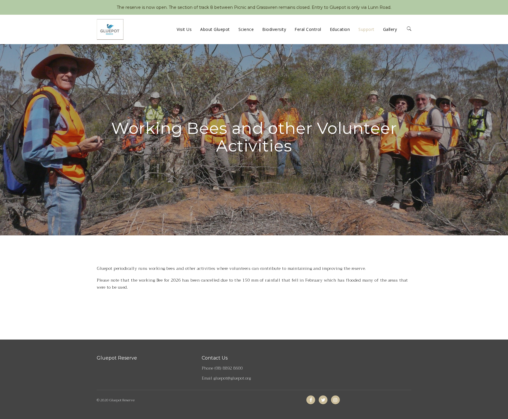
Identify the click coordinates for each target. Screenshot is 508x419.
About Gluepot (215, 29)
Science (246, 29)
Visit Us (184, 29)
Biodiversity (274, 29)
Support (366, 29)
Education (340, 29)
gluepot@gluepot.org (232, 378)
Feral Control (308, 29)
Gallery (390, 29)
